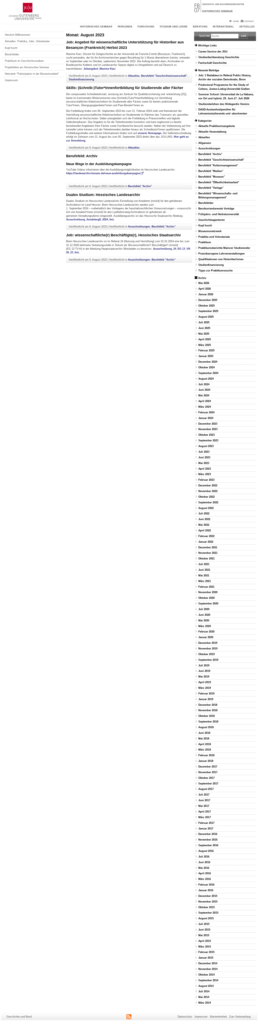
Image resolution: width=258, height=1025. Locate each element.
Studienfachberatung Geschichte (218, 57)
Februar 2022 (206, 536)
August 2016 (206, 850)
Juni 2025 (204, 328)
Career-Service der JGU (212, 51)
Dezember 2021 (207, 547)
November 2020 (207, 592)
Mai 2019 (203, 676)
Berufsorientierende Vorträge (216, 208)
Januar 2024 (205, 418)
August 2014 (206, 985)
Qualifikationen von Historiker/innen (220, 259)
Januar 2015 (205, 957)
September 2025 (208, 311)
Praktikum (204, 242)
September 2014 (208, 980)
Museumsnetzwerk (210, 231)
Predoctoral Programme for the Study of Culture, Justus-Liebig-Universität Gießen (224, 86)
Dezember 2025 (207, 300)
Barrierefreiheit (218, 1016)
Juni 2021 (204, 569)
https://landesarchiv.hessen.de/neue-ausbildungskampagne (103, 173)
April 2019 (204, 682)
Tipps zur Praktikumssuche (215, 270)
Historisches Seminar (96, 26)
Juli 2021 (203, 564)
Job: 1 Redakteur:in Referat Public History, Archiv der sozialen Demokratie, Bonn (224, 77)
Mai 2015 (203, 935)
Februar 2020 (206, 631)
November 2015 (207, 901)
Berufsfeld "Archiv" (140, 186)
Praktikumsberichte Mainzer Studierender (224, 247)
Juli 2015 (203, 924)
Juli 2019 (203, 665)
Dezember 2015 (207, 895)
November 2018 (207, 710)
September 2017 (208, 783)
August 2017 (206, 788)
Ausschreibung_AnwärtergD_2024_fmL (90, 219)
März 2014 (204, 1002)
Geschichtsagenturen (211, 219)
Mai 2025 (203, 333)
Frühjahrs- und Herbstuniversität (218, 214)
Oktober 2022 (206, 496)
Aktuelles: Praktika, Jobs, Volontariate (27, 41)
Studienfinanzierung (81, 79)
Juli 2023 (203, 451)
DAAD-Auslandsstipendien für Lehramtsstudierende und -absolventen (222, 111)
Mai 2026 (203, 283)
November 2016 (207, 839)
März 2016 (204, 879)
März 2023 (204, 474)
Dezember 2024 (207, 361)
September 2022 (208, 502)
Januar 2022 (205, 541)
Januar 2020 (205, 637)
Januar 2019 (205, 699)
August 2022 (206, 508)
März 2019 (204, 687)
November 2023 (207, 429)
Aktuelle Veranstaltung (212, 131)
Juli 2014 (203, 991)
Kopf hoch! (11, 47)
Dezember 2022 (207, 485)
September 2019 (208, 659)
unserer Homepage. (150, 133)
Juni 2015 (204, 929)
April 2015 (204, 940)
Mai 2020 (203, 620)
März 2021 (204, 581)
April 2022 (204, 530)
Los (243, 36)
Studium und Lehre (174, 26)
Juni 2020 (204, 614)
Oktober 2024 (206, 367)
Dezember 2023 (207, 423)
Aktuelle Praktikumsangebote (216, 126)
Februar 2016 (206, 884)
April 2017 (204, 811)
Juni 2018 (204, 732)
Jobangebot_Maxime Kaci (99, 68)
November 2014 (207, 969)
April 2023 (204, 468)
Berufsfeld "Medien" (210, 171)
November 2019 (207, 648)
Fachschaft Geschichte (212, 62)
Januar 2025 (205, 356)
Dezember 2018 (207, 704)
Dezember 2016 (207, 833)
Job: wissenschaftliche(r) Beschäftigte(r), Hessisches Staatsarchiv (123, 235)
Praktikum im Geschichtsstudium (24, 60)
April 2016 (204, 873)
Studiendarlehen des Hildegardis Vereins (223, 104)
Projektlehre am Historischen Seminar (27, 67)
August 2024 (206, 378)
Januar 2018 (205, 760)
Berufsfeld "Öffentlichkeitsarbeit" (218, 182)
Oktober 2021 (206, 558)
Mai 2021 (203, 575)
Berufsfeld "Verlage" (211, 187)
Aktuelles (247, 26)
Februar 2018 (206, 755)
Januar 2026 (205, 294)
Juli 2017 (203, 794)
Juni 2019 (204, 670)
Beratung (200, 26)
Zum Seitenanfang (240, 1016)
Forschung (145, 26)
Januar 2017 (205, 828)
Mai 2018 (203, 738)
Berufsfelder (12, 54)
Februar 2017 (206, 822)
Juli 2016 (203, 856)
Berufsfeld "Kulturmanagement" (218, 165)
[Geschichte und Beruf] (129, 9)
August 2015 (206, 918)
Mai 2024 (203, 395)
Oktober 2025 (206, 305)
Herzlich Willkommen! (17, 34)
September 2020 (208, 603)
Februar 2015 (206, 952)
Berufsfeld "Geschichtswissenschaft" (164, 75)
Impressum (11, 80)
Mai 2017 (203, 805)
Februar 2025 (206, 350)
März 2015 (204, 946)
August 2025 (206, 316)
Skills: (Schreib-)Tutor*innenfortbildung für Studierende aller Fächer (124, 88)
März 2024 (204, 406)
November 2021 (207, 552)
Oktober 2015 (206, 907)
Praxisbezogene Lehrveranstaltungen (221, 253)
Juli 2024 (203, 384)
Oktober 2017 (206, 777)
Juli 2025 (203, 322)
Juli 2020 (203, 609)
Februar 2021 (206, 586)
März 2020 (204, 626)
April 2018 (204, 744)
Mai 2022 (203, 524)
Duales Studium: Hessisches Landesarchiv (103, 195)
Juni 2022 (204, 519)
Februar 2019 (206, 693)
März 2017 (204, 817)
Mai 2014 (203, 997)
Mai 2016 (203, 867)
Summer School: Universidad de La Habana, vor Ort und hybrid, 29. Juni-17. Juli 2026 (226, 96)
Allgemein (204, 142)
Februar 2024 (206, 412)
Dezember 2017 (207, 766)
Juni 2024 (204, 389)
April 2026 (204, 288)
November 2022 (207, 491)
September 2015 (208, 912)
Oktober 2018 (206, 715)
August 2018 (206, 727)
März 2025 (204, 345)
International (223, 26)
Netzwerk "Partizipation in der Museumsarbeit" (32, 73)
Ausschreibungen (139, 226)
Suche (204, 36)
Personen (125, 26)
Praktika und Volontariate (214, 236)
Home (236, 21)
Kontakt (249, 21)
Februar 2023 (206, 479)
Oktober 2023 (206, 434)
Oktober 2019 (206, 654)
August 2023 (206, 446)
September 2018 (208, 721)
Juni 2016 (204, 862)
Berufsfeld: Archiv (81, 156)
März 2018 (204, 749)
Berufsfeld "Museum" (211, 176)
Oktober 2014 (206, 974)
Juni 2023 (204, 457)
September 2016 (208, 845)
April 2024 (204, 401)
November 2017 (207, 772)
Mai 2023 (203, 463)
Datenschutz (185, 1016)
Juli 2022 (203, 513)
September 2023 (208, 440)
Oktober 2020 (206, 597)
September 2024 (208, 373)
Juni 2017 (204, 800)
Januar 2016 (205, 890)
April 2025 (204, 339)
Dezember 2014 (207, 963)
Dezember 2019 (207, 642)
